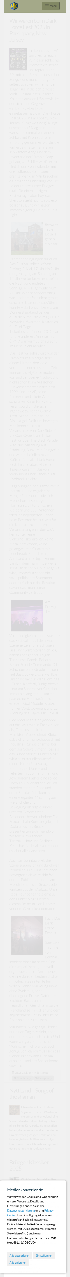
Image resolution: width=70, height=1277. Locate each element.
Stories (44, 1072)
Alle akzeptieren (19, 1255)
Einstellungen (44, 1255)
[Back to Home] (14, 5)
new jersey (24, 1078)
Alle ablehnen (18, 1262)
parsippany (45, 1078)
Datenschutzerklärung (21, 1210)
